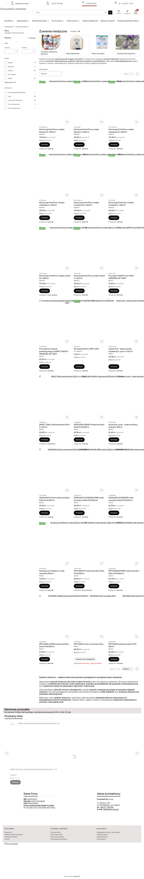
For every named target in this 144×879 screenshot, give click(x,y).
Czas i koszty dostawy (57, 837)
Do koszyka (44, 144)
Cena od (7, 47)
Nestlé (10, 78)
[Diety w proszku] (102, 42)
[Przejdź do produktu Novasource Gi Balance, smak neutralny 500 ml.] (67, 544)
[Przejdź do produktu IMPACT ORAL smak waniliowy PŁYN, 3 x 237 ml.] (67, 397)
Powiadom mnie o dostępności (85, 659)
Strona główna (9, 27)
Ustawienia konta (102, 837)
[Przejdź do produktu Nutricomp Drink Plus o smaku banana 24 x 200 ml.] (67, 102)
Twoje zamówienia (102, 834)
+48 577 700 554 (106, 807)
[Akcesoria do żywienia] (128, 42)
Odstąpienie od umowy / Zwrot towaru (108, 832)
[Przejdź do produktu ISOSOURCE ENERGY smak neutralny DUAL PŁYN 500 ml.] (102, 397)
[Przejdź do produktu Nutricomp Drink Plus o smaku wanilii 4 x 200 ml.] (102, 249)
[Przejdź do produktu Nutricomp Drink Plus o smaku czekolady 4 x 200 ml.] (67, 175)
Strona (126, 74)
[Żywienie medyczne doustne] (51, 42)
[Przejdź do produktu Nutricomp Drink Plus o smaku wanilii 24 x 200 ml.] (67, 249)
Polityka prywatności (10, 837)
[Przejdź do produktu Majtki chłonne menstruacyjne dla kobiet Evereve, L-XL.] (38, 744)
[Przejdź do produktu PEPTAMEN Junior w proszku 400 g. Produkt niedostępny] (102, 617)
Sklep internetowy (71, 876)
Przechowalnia (101, 839)
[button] (110, 12)
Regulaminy (8, 832)
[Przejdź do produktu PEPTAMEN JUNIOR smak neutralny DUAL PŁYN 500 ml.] (67, 617)
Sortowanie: (43, 69)
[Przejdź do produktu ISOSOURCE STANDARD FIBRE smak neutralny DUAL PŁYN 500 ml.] (102, 470)
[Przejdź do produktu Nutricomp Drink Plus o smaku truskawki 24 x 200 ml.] (102, 175)
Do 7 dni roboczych (14, 104)
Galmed (10, 70)
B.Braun (10, 63)
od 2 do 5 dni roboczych (15, 100)
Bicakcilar (11, 67)
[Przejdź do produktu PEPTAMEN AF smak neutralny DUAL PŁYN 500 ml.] (102, 544)
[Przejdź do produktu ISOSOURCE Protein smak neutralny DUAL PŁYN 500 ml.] (67, 470)
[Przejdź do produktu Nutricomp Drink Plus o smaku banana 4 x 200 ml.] (102, 102)
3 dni (9, 96)
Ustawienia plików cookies (12, 834)
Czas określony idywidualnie (16, 92)
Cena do (24, 47)
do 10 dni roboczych (14, 108)
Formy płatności (56, 832)
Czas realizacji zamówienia (59, 839)
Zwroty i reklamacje (56, 834)
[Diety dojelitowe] (77, 42)
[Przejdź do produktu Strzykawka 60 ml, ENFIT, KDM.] (102, 322)
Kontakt (6, 839)
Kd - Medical (12, 74)
